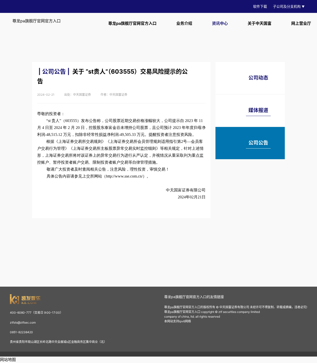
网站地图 (8, 359)
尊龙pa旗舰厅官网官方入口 (36, 20)
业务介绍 (184, 23)
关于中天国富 (259, 23)
